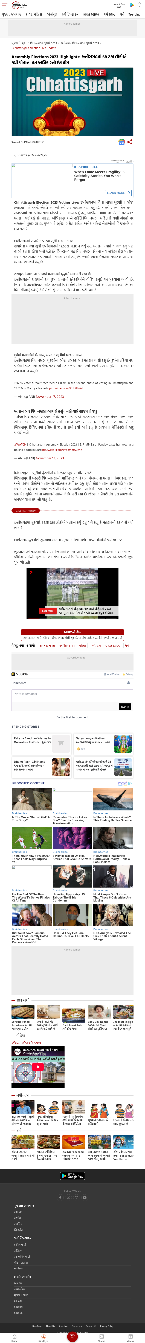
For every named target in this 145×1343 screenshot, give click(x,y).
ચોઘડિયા (18, 1268)
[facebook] (60, 1197)
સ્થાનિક (18, 1224)
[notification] (139, 4)
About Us (50, 1326)
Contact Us (91, 1326)
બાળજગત (19, 1307)
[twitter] (68, 1197)
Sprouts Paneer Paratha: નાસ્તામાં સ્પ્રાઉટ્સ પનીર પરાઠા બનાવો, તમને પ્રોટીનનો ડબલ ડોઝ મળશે (22, 1025)
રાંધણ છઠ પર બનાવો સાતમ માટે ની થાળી (22, 1155)
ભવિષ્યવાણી (20, 1245)
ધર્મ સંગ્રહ (109, 14)
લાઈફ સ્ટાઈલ (91, 14)
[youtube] (76, 1197)
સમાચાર (18, 1212)
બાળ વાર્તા (19, 1313)
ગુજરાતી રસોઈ (21, 1295)
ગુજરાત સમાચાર (11, 14)
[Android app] (72, 1176)
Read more (47, 610)
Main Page (37, 1326)
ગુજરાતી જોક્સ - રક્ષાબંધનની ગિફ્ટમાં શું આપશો (48, 1120)
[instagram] (85, 1197)
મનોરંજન (96, 645)
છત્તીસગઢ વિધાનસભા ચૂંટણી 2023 (79, 43)
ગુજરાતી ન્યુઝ (19, 43)
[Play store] (132, 4)
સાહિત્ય (18, 1301)
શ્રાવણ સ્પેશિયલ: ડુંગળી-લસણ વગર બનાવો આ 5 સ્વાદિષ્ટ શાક (47, 1155)
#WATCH (20, 444)
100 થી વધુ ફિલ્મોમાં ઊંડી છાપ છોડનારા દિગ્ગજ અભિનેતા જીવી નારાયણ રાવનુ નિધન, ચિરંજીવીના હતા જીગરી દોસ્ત (73, 1120)
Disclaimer (77, 1326)
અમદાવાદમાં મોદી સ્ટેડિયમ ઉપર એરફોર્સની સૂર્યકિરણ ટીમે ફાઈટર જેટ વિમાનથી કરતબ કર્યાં (72, 638)
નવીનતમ (22, 1095)
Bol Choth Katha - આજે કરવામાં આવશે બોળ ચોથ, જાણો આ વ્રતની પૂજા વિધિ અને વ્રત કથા (99, 1155)
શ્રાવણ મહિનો (33, 14)
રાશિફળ (18, 1251)
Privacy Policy (106, 1326)
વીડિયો (20, 1035)
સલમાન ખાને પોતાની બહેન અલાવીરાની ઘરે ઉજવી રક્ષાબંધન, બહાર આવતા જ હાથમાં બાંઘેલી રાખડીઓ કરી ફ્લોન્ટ (22, 1120)
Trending (135, 14)
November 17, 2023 (50, 396)
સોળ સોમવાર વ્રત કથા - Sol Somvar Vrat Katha (123, 1155)
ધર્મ (122, 14)
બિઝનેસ (18, 1230)
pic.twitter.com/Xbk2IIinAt (66, 388)
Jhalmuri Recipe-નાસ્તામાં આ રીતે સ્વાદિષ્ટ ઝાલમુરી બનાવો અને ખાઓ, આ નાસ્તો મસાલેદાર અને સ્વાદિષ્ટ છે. (124, 1025)
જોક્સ (82, 645)
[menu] (5, 5)
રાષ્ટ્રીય (17, 1218)
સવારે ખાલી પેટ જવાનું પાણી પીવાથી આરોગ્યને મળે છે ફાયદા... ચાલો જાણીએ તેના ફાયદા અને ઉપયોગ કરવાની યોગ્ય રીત (48, 1025)
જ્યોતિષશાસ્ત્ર (70, 14)
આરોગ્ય (18, 1283)
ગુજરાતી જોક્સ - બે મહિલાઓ (98, 1122)
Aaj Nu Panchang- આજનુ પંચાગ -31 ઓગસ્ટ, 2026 (73, 1155)
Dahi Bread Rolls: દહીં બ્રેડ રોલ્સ (72, 1027)
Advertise (63, 1326)
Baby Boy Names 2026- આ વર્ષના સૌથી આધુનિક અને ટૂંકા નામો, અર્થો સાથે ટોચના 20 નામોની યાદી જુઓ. (99, 1025)
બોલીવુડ (52, 14)
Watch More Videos (26, 1042)
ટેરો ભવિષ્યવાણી (22, 1257)
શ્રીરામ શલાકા (21, 1263)
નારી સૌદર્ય (19, 1289)
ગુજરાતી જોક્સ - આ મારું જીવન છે (124, 1122)
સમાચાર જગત (47, 645)
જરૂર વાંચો (22, 1000)
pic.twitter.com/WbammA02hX (62, 449)
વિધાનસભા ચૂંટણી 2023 (43, 43)
